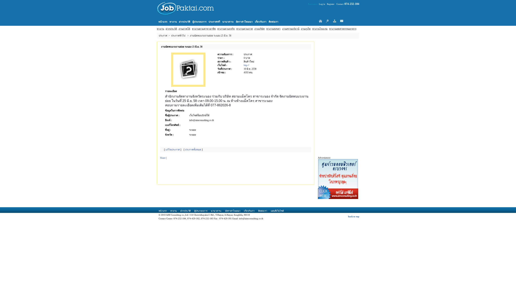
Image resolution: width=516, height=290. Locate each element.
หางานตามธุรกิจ (226, 28)
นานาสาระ (228, 21)
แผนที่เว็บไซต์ (277, 211)
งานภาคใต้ (184, 28)
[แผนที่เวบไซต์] (334, 21)
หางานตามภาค (244, 28)
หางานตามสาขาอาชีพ (204, 28)
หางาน (160, 28)
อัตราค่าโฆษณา (244, 21)
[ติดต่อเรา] (341, 21)
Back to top (353, 216)
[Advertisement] (232, 173)
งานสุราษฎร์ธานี (290, 28)
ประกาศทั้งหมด (193, 149)
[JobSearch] (189, 10)
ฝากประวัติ (171, 28)
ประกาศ (163, 35)
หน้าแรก (162, 21)
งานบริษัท (259, 28)
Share (162, 157)
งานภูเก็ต (306, 28)
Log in (322, 4)
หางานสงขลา (273, 28)
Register (330, 4)
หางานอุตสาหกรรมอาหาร (342, 28)
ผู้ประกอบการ (199, 21)
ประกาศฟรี (214, 21)
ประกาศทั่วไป (178, 35)
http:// (246, 65)
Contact (339, 4)
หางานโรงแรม (320, 28)
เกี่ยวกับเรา (260, 21)
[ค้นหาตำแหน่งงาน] (327, 21)
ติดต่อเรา (273, 21)
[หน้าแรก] (320, 21)
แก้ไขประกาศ (172, 149)
